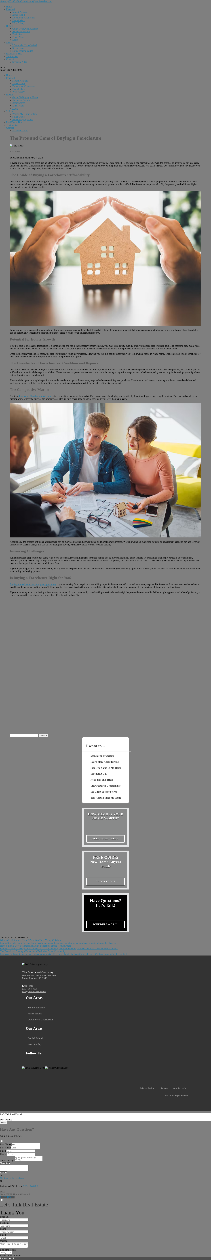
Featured (10, 9)
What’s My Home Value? (24, 45)
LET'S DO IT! (7, 1197)
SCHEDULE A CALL (105, 924)
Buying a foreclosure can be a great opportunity (33, 584)
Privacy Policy (147, 1088)
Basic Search (18, 34)
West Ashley (18, 23)
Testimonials (12, 56)
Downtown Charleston (23, 17)
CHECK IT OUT (106, 881)
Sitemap (164, 1088)
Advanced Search (21, 31)
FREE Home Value (105, 838)
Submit (3, 1172)
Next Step (5, 1163)
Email (3, 1151)
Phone (3, 1154)
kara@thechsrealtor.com (34, 991)
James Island (18, 15)
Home (9, 6)
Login (15, 39)
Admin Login (179, 1088)
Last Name (5, 1147)
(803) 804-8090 (11, 70)
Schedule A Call (20, 62)
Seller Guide (18, 48)
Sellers (9, 42)
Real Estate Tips (14, 53)
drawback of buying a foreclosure (35, 396)
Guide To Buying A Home (25, 28)
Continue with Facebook (12, 1178)
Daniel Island (18, 20)
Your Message (7, 1160)
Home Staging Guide (22, 51)
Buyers (9, 26)
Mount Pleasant (19, 12)
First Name (5, 1144)
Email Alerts (18, 37)
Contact (10, 59)
